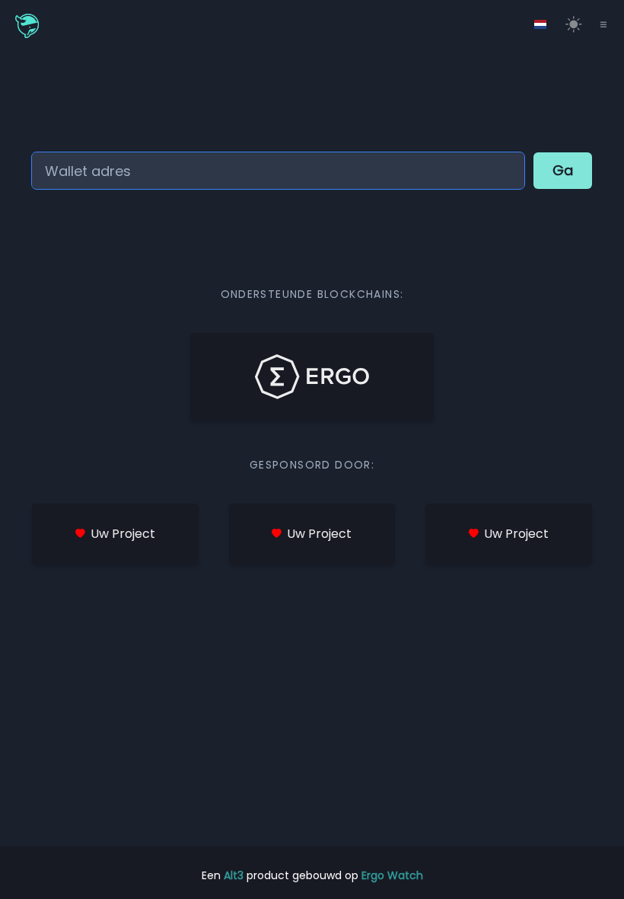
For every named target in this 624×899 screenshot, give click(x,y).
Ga (562, 170)
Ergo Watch (392, 875)
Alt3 (234, 875)
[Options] (540, 24)
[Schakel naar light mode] (574, 24)
